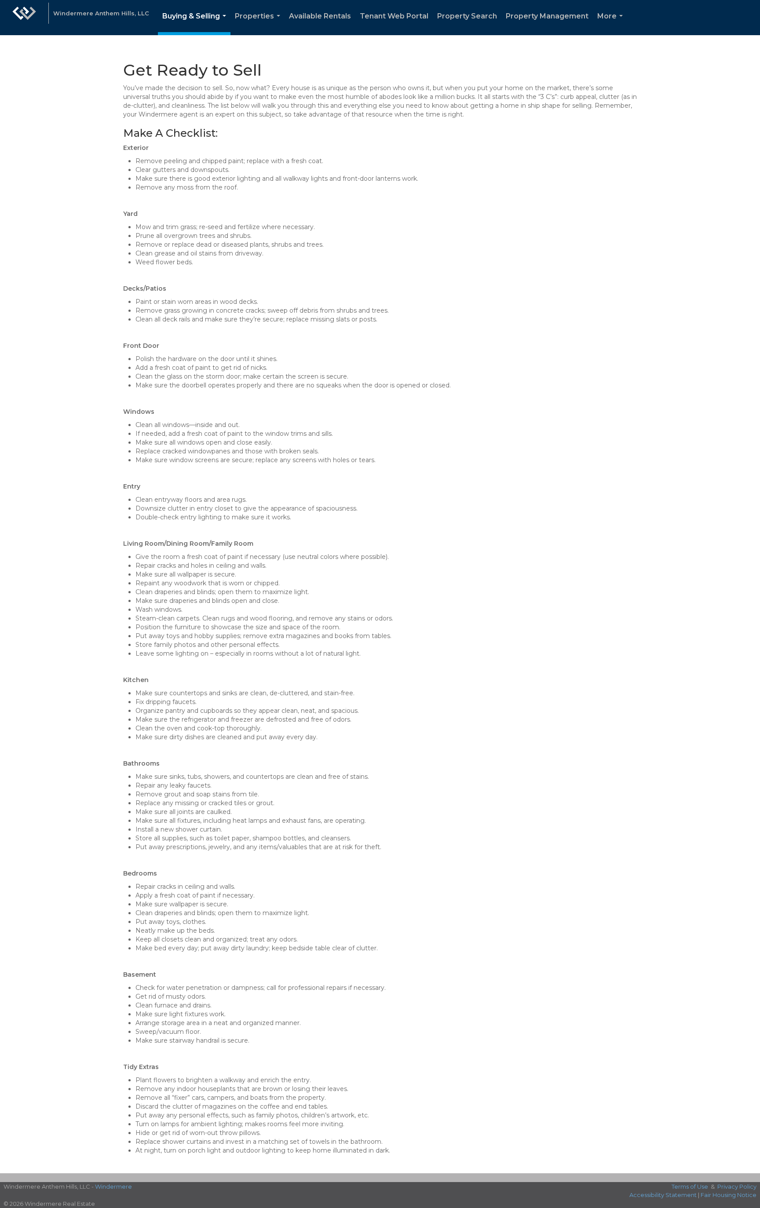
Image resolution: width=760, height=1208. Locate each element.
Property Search (467, 16)
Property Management (547, 16)
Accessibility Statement (663, 1194)
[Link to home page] (24, 17)
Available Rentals (320, 16)
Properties (259, 23)
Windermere (113, 1186)
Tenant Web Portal (394, 16)
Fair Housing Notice (728, 1194)
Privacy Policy (736, 1186)
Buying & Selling (196, 23)
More (611, 23)
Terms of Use (690, 1186)
